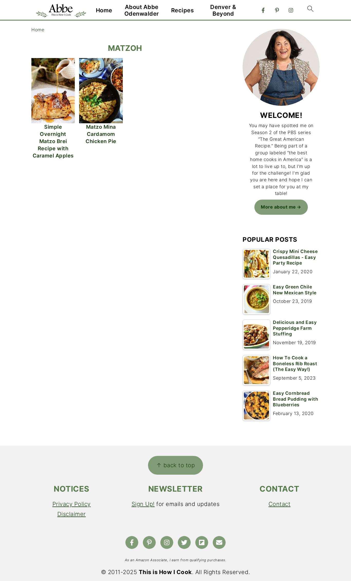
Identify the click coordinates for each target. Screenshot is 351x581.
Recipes (182, 10)
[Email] (219, 542)
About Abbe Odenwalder (141, 10)
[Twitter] (184, 542)
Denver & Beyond (223, 10)
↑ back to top (175, 465)
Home (104, 10)
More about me (278, 207)
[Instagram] (291, 10)
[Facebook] (263, 10)
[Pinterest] (277, 10)
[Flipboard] (201, 542)
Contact (280, 504)
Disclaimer (71, 514)
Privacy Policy (71, 504)
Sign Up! (143, 504)
